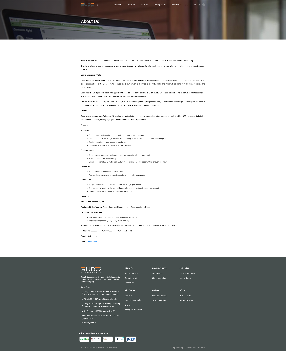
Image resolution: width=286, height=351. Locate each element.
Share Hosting (157, 274)
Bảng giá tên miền (131, 278)
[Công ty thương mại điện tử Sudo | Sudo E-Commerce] (87, 5)
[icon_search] (203, 5)
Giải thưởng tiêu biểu (133, 300)
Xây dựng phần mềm (187, 274)
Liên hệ (127, 305)
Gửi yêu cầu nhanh (186, 300)
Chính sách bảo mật (159, 296)
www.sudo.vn (93, 242)
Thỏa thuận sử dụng (159, 300)
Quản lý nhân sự (185, 278)
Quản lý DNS (129, 283)
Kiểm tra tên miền (131, 274)
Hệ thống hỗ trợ (185, 296)
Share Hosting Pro (159, 278)
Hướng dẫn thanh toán (133, 310)
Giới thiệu (128, 296)
